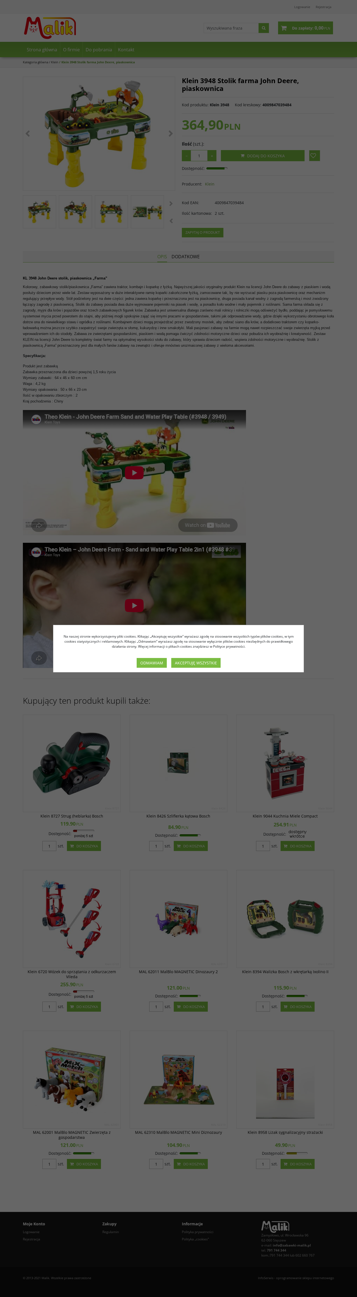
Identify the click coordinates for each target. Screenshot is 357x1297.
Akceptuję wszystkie (196, 663)
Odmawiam (151, 663)
